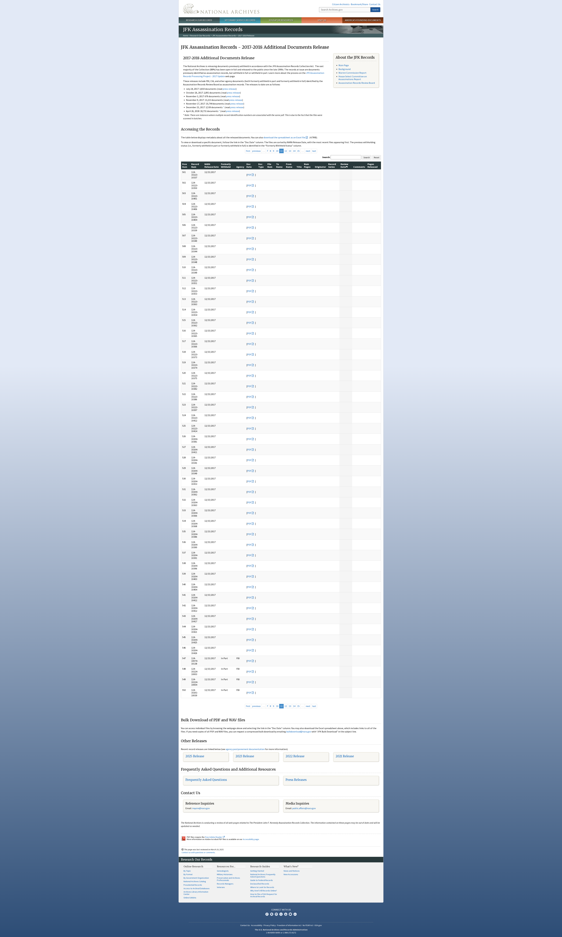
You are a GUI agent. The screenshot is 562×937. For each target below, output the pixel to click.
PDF (249, 174)
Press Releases (296, 780)
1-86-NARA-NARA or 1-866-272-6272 (281, 932)
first (248, 150)
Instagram (276, 914)
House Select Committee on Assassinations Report (353, 78)
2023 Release (244, 756)
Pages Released (372, 165)
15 (298, 150)
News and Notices (292, 871)
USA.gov (318, 925)
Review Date (344, 165)
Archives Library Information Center (196, 892)
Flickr (295, 914)
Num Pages (307, 165)
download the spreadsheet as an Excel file (284, 137)
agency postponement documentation (245, 749)
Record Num (195, 165)
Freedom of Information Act (289, 925)
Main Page (344, 65)
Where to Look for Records (262, 887)
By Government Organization (196, 878)
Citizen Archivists (340, 4)
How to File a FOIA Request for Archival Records (263, 895)
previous (256, 150)
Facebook (267, 914)
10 (277, 150)
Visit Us (322, 20)
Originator (320, 166)
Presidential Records (193, 885)
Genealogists (223, 871)
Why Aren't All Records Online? (263, 890)
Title (299, 166)
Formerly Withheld (226, 165)
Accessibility (256, 925)
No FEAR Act (308, 925)
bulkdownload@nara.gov (298, 731)
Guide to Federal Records (261, 880)
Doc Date (249, 165)
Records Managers (225, 883)
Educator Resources (281, 20)
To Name (279, 165)
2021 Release (345, 756)
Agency (240, 166)
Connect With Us (281, 909)
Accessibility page (251, 839)
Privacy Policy (270, 925)
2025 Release (194, 756)
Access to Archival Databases (197, 888)
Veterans (221, 887)
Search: (326, 157)
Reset (376, 157)
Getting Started (257, 871)
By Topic (187, 871)
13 (290, 150)
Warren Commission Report (352, 72)
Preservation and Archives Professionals (228, 879)
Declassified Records (259, 883)
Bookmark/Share (359, 4)
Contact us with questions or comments (198, 852)
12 (286, 150)
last (314, 150)
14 (294, 150)
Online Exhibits (190, 897)
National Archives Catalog (195, 881)
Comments (359, 166)
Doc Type (261, 165)
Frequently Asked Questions (206, 780)
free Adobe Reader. (214, 837)
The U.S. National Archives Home (221, 9)
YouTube (285, 914)
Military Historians (225, 874)
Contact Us (374, 4)
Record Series (332, 165)
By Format (188, 874)
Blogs (290, 914)
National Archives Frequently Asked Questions (262, 875)
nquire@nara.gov (201, 808)
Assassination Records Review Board (357, 82)
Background (345, 69)
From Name (289, 165)
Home (185, 35)
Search (375, 9)
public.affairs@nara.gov (304, 808)
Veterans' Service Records (240, 20)
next (308, 150)
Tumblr (281, 914)
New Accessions (291, 874)
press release (229, 88)
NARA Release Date (211, 165)
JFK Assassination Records (224, 35)
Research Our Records (199, 20)
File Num (269, 165)
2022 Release (295, 756)
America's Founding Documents (363, 20)
